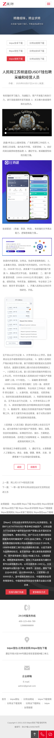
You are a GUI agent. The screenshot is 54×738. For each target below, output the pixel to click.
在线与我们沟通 (16, 592)
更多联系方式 (39, 592)
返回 (19, 467)
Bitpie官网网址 (8, 512)
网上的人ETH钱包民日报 (22, 482)
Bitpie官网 (16, 504)
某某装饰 (8, 4)
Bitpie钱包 (36, 504)
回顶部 (34, 734)
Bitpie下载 (26, 504)
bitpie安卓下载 (16, 43)
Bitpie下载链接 (45, 508)
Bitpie (21, 508)
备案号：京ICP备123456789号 (27, 727)
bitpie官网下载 (16, 59)
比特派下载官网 (14, 703)
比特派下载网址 (33, 703)
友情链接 (28, 707)
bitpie (47, 703)
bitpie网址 (14, 699)
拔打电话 (42, 734)
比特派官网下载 (37, 43)
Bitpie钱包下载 (16, 51)
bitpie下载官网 (44, 699)
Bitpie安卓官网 (31, 508)
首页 (4, 699)
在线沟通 (50, 734)
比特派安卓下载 (37, 51)
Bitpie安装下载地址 (24, 512)
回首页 (34, 467)
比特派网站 (28, 699)
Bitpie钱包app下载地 (43, 512)
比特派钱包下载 (37, 59)
